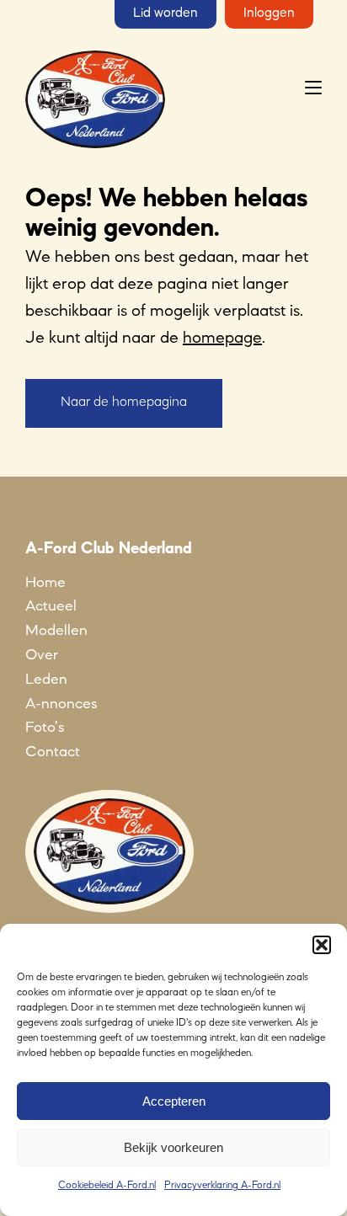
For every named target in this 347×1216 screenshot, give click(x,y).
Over (41, 655)
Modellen (56, 630)
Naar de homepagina (124, 402)
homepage (222, 338)
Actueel (51, 606)
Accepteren (174, 1101)
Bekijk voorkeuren (173, 1147)
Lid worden (165, 13)
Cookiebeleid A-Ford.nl (107, 1186)
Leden (46, 679)
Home (45, 582)
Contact (52, 752)
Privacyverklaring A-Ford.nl (222, 1186)
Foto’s (44, 727)
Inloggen (269, 13)
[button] (321, 944)
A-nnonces (61, 704)
